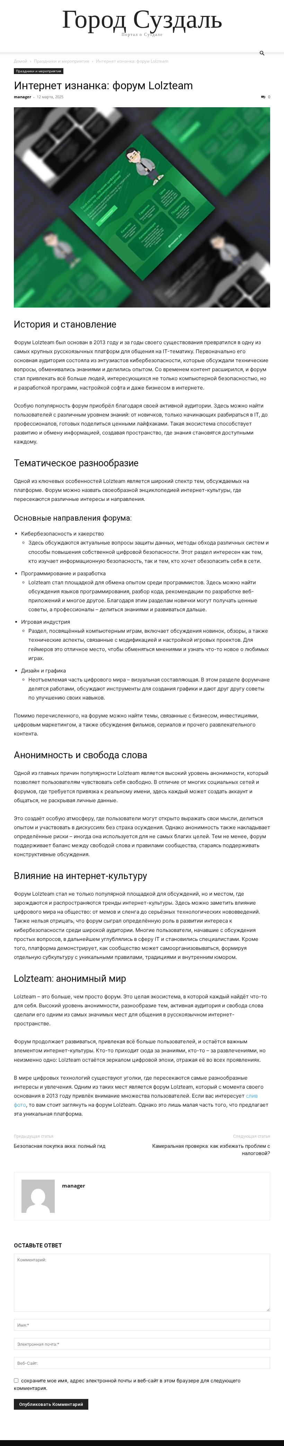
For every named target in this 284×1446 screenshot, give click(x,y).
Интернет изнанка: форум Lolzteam (103, 85)
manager (22, 96)
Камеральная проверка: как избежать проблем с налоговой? (211, 1149)
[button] (262, 53)
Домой (20, 61)
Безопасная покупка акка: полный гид (60, 1146)
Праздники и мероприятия (61, 61)
